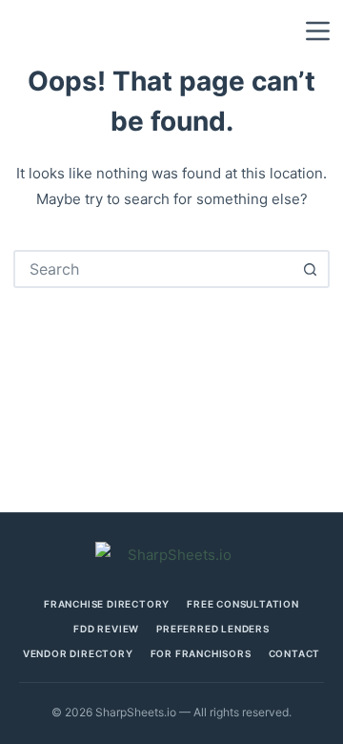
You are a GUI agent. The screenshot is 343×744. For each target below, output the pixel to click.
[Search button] (310, 269)
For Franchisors (201, 653)
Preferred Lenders (213, 628)
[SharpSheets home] (171, 555)
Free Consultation (243, 604)
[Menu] (318, 31)
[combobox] (154, 269)
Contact (295, 653)
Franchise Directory (107, 604)
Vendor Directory (78, 653)
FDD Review (106, 628)
